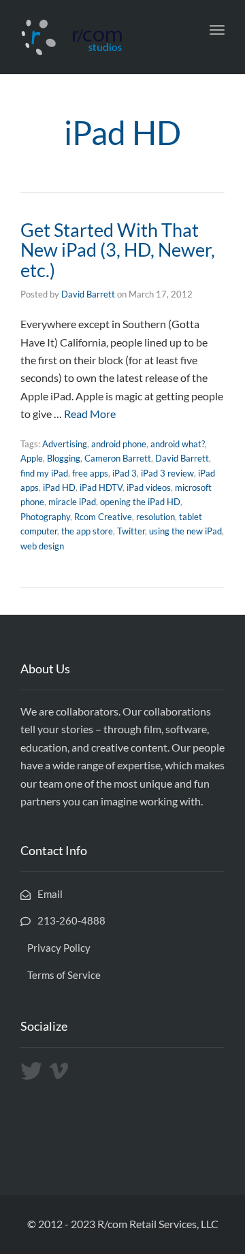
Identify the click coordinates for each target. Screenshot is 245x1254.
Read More (90, 413)
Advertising (64, 443)
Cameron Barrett (117, 458)
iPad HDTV (101, 487)
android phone (118, 443)
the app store (87, 531)
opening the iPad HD (140, 501)
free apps (90, 473)
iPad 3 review (167, 473)
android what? (177, 443)
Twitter (131, 531)
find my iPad (44, 473)
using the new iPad (185, 531)
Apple (31, 458)
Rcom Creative (103, 516)
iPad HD (59, 487)
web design (42, 546)
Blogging (63, 458)
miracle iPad (72, 501)
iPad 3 (124, 473)
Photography (45, 516)
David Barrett (88, 294)
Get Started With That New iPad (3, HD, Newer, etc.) (117, 250)
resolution (155, 516)
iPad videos (149, 487)
